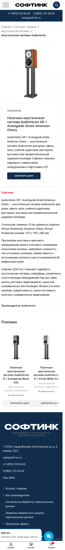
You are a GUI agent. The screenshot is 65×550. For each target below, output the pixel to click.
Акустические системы (15, 31)
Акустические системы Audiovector (23, 35)
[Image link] (31, 429)
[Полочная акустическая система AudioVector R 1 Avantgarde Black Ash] (16, 346)
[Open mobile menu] (5, 5)
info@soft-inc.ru (31, 17)
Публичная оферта (17, 524)
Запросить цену (23, 176)
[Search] (56, 5)
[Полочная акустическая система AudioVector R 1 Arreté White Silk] (46, 346)
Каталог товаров (25, 26)
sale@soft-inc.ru (12, 457)
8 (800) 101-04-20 (44, 13)
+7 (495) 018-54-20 (19, 13)
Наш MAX (9, 477)
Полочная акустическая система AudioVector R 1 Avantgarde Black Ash (16, 375)
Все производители (17, 495)
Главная (6, 26)
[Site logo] (31, 4)
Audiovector (14, 110)
